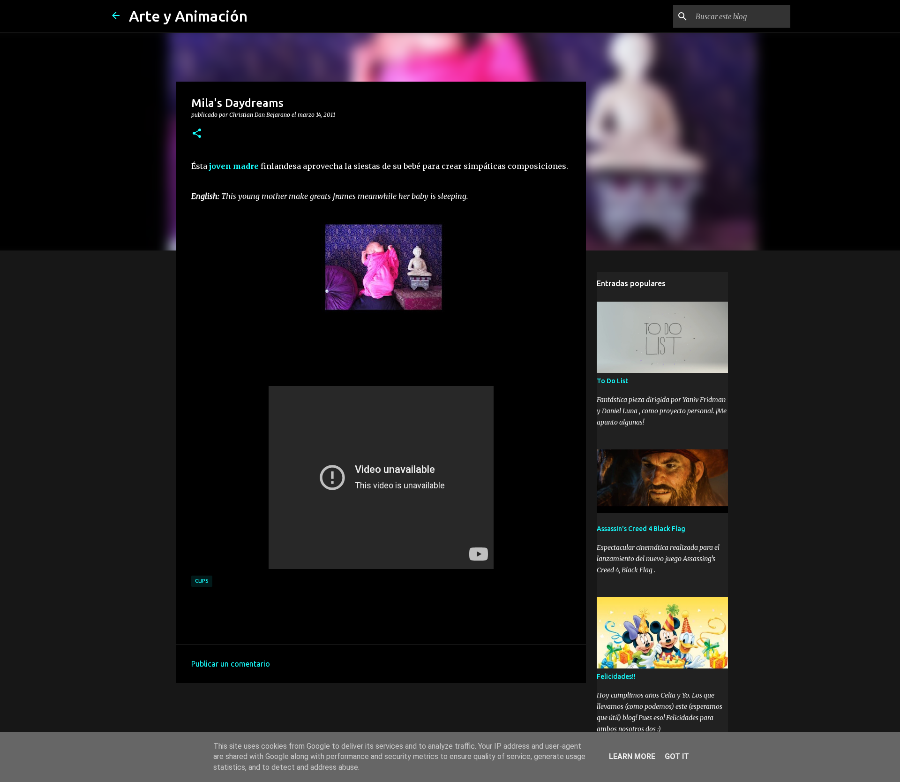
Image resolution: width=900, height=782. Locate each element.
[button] (196, 134)
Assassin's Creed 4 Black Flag (641, 528)
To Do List (612, 381)
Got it (677, 756)
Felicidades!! (616, 676)
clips (202, 581)
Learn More (632, 756)
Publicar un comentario (230, 664)
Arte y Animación (188, 16)
